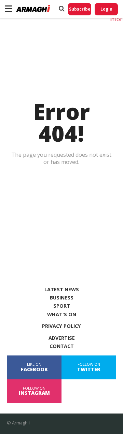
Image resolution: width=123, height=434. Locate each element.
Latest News (61, 289)
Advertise (62, 338)
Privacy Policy (61, 326)
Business (61, 297)
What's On (61, 314)
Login (106, 9)
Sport (61, 306)
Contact (62, 346)
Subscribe (80, 9)
